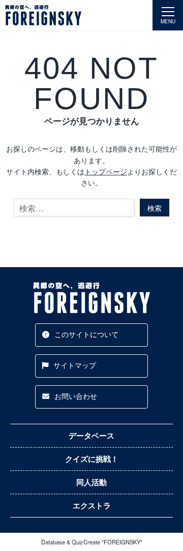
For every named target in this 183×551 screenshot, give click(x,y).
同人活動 (91, 482)
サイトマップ (74, 365)
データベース (91, 435)
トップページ (105, 171)
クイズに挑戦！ (91, 458)
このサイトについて (86, 334)
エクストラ (92, 505)
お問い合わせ (75, 396)
